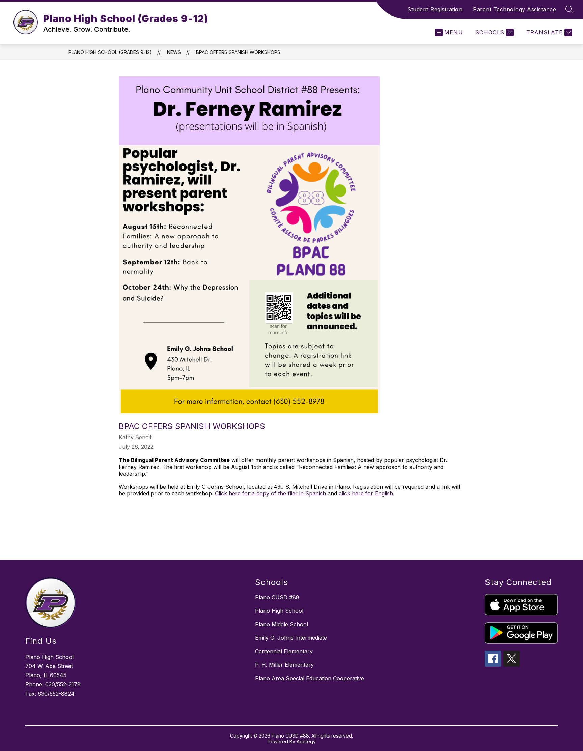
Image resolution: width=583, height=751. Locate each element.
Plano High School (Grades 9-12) (110, 52)
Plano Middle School (281, 624)
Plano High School (279, 610)
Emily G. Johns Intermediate (291, 637)
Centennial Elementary (284, 651)
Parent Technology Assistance (514, 9)
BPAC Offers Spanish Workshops (238, 52)
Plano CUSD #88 (277, 597)
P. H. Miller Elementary (284, 664)
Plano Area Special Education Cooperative (309, 678)
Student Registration (434, 9)
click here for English (366, 493)
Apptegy (306, 741)
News (174, 52)
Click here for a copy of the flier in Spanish (270, 493)
